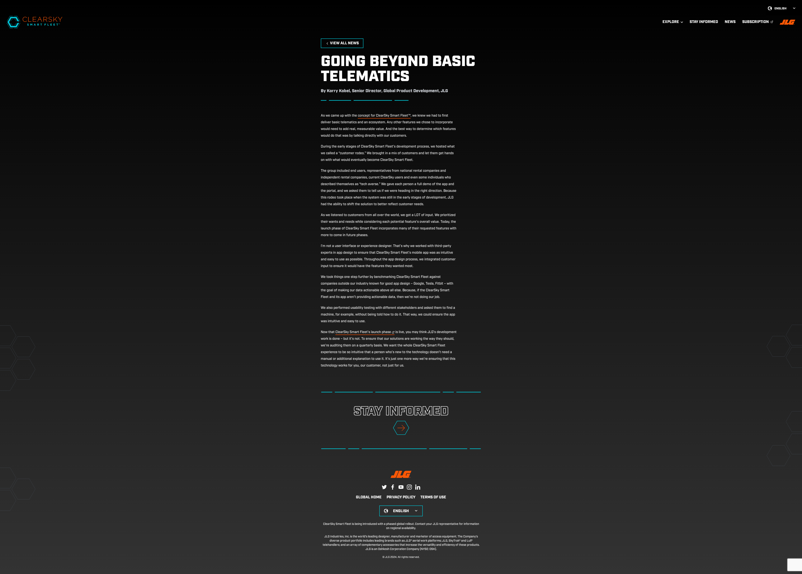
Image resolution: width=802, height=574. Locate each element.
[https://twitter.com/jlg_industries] (384, 487)
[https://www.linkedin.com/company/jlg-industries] (417, 487)
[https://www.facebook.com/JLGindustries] (392, 487)
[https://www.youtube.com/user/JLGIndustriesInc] (401, 487)
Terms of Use (433, 497)
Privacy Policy (401, 497)
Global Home (369, 497)
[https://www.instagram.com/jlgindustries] (409, 487)
